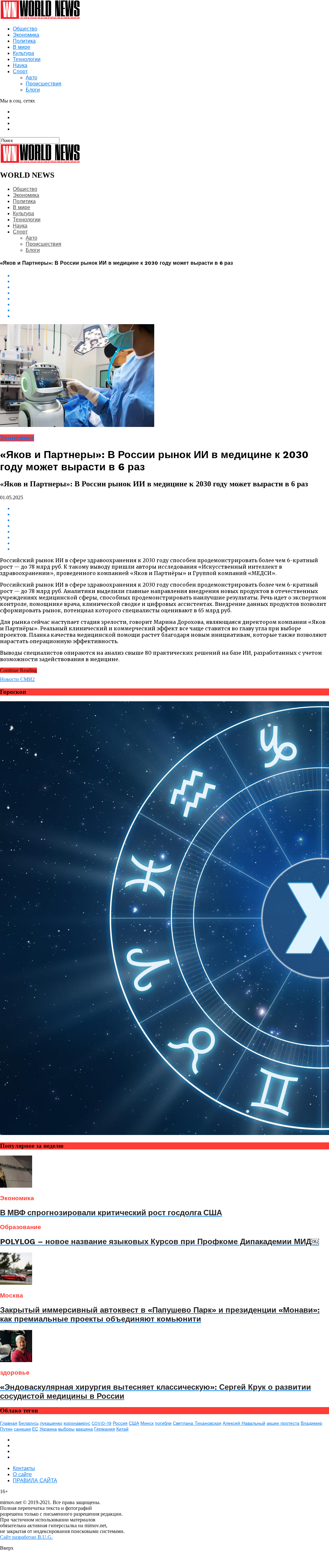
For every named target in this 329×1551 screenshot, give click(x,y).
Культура (23, 53)
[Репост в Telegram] (171, 299)
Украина (48, 1428)
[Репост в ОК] (171, 281)
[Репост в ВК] (171, 276)
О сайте (22, 1474)
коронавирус (77, 1423)
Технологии (26, 59)
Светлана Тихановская (197, 1423)
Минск (147, 1423)
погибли (163, 1423)
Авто (31, 78)
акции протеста (283, 1423)
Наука (20, 65)
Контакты (24, 1468)
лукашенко (51, 1423)
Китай (122, 1428)
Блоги (33, 90)
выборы (66, 1428)
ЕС (35, 1428)
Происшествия (43, 84)
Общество (25, 29)
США (134, 1423)
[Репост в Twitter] (171, 293)
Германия (104, 1428)
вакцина (84, 1428)
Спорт (20, 71)
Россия (120, 1423)
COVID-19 (101, 1423)
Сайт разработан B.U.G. (26, 1537)
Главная (8, 1423)
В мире (21, 47)
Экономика (26, 35)
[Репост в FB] (171, 287)
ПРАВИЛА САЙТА (35, 1480)
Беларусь (29, 1423)
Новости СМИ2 (17, 679)
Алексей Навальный (244, 1423)
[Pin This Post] (171, 310)
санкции (22, 1428)
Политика (24, 41)
